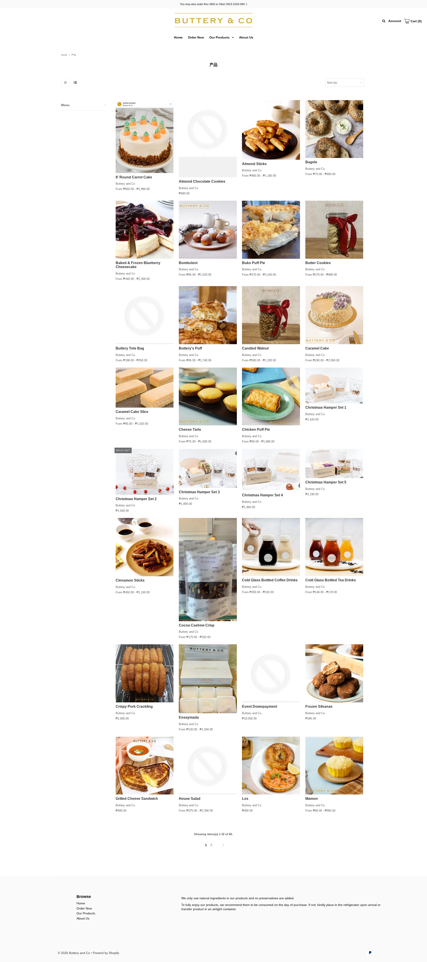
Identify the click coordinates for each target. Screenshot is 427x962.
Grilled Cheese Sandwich (137, 798)
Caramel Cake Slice (132, 412)
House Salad (189, 798)
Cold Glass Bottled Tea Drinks (330, 580)
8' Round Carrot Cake (134, 177)
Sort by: (332, 82)
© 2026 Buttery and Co (74, 953)
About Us (246, 37)
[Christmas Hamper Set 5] (334, 463)
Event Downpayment (259, 706)
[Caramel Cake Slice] (145, 388)
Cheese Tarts (190, 429)
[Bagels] (334, 129)
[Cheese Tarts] (208, 397)
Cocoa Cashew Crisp (196, 625)
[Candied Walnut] (271, 315)
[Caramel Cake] (334, 315)
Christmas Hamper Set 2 (136, 499)
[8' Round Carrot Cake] (145, 136)
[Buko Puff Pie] (271, 230)
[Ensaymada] (208, 678)
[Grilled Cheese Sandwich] (145, 766)
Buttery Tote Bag (130, 348)
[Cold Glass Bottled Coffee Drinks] (271, 547)
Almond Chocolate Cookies (202, 181)
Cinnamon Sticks (130, 580)
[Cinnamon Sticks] (145, 547)
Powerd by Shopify (106, 953)
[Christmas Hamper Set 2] (145, 472)
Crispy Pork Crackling (134, 706)
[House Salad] (208, 766)
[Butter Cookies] (334, 230)
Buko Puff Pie (253, 263)
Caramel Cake (317, 348)
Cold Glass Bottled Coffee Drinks (270, 580)
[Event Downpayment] (271, 673)
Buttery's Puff (190, 348)
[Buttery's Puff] (208, 315)
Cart (416, 21)
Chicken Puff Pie (256, 429)
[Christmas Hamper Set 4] (271, 470)
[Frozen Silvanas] (334, 673)
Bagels (311, 162)
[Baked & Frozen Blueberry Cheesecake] (145, 230)
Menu (65, 105)
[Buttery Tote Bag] (145, 315)
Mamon (311, 798)
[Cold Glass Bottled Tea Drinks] (334, 547)
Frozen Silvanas (318, 706)
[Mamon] (334, 766)
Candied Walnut (255, 348)
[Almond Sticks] (271, 130)
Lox (245, 798)
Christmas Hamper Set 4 (262, 495)
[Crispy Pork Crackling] (145, 673)
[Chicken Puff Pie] (271, 397)
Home (178, 37)
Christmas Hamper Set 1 (325, 407)
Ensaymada (189, 717)
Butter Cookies (318, 263)
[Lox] (271, 766)
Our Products (219, 37)
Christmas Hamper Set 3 (199, 492)
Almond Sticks (254, 164)
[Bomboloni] (208, 230)
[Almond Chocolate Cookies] (208, 139)
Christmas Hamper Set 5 (325, 482)
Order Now (196, 37)
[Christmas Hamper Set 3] (208, 468)
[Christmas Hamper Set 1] (334, 386)
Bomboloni (188, 263)
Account (394, 21)
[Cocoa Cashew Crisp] (208, 569)
